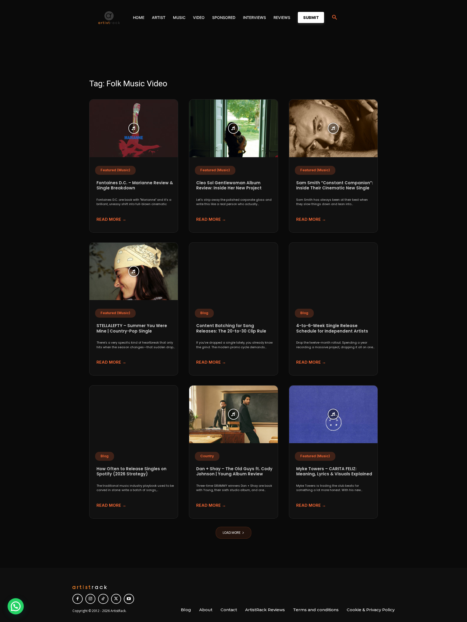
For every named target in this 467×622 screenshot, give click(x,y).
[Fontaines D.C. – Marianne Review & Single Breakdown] (133, 128)
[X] (116, 599)
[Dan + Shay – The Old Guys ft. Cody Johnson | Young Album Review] (233, 414)
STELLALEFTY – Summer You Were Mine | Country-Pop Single (131, 328)
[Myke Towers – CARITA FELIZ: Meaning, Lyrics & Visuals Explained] (333, 414)
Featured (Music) (115, 170)
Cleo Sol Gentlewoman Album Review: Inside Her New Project (229, 185)
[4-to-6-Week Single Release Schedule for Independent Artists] (333, 271)
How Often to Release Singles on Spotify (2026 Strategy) (131, 471)
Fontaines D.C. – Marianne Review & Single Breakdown (134, 185)
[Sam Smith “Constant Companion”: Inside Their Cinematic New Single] (333, 128)
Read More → (111, 219)
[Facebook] (77, 599)
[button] (334, 17)
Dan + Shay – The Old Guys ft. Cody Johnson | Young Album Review (234, 471)
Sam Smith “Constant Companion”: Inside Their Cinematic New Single (334, 185)
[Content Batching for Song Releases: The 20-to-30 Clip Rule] (233, 271)
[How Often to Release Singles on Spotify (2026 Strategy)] (133, 414)
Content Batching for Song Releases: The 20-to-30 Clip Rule (231, 328)
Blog (204, 313)
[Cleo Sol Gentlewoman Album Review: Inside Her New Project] (233, 128)
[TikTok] (103, 599)
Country (207, 456)
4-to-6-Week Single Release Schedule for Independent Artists (332, 328)
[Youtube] (129, 599)
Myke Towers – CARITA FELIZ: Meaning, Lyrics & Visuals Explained (334, 471)
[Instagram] (90, 599)
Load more (232, 532)
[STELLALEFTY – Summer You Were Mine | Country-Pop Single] (133, 271)
